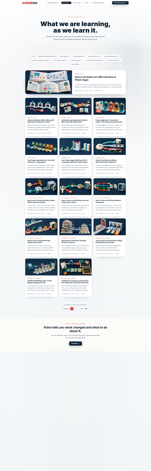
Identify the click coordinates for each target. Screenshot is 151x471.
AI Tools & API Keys (113, 60)
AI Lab (86, 2)
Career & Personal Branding (95, 60)
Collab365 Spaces (52, 2)
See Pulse (74, 343)
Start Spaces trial (120, 2)
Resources (65, 2)
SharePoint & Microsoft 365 (47, 56)
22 (82, 308)
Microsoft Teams (94, 56)
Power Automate (79, 56)
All (33, 56)
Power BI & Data (76, 60)
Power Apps (64, 56)
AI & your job (76, 2)
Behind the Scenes (60, 60)
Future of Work (76, 64)
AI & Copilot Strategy (111, 56)
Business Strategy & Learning (41, 60)
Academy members (98, 2)
